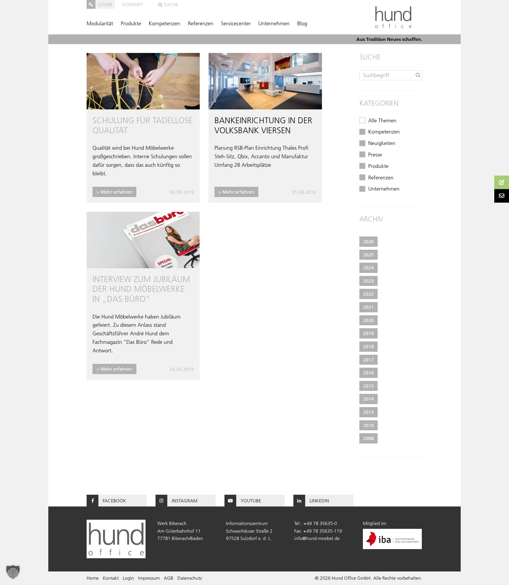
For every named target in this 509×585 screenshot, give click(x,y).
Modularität (100, 23)
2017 (368, 359)
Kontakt (133, 4)
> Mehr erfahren (114, 191)
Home (93, 577)
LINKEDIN (319, 500)
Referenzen (200, 23)
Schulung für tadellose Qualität (142, 125)
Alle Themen (382, 120)
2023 (368, 280)
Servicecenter (236, 23)
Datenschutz (189, 577)
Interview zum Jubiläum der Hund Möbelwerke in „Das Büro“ (141, 289)
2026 (368, 241)
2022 (368, 293)
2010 (368, 425)
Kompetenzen (164, 23)
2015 (368, 385)
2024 (368, 267)
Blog (302, 23)
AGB (168, 577)
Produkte (131, 23)
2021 (368, 307)
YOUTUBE (251, 500)
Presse (375, 155)
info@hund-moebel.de (317, 538)
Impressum (149, 577)
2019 (368, 333)
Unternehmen (274, 23)
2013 (368, 412)
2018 (368, 346)
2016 (368, 372)
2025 (368, 254)
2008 (368, 438)
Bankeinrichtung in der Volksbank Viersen (263, 125)
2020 (368, 320)
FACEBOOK (114, 500)
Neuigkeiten (381, 143)
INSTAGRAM (184, 500)
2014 (368, 398)
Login (128, 577)
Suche (170, 4)
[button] (13, 572)
